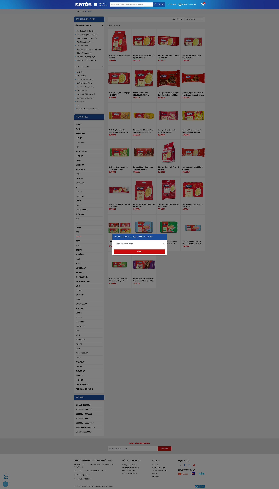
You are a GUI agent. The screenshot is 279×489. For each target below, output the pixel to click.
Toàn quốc (172, 4)
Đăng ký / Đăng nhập (189, 4)
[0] (201, 4)
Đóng (139, 251)
